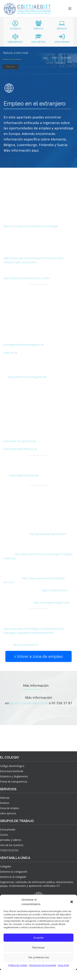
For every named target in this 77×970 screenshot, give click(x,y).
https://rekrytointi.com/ (55, 590)
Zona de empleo (9, 808)
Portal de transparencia (13, 781)
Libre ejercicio (8, 813)
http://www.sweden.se (25, 644)
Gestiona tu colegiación (13, 871)
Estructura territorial (11, 771)
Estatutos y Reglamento (14, 776)
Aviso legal (63, 965)
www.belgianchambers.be (24, 475)
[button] (71, 902)
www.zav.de (10, 352)
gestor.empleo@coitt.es (29, 703)
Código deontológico (12, 766)
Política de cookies (17, 965)
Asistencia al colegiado (13, 877)
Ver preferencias (38, 957)
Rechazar (38, 947)
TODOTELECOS (9, 850)
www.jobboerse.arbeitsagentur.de (27, 377)
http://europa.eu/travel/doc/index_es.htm (27, 278)
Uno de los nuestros (11, 845)
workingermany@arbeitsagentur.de (24, 344)
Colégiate (5, 866)
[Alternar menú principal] (70, 8)
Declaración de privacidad (42, 965)
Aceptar (38, 937)
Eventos (4, 803)
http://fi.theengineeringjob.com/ (51, 602)
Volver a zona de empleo (39, 656)
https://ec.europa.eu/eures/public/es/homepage (31, 226)
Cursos (4, 834)
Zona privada (7, 829)
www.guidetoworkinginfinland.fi (48, 534)
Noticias (4, 797)
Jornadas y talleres (10, 840)
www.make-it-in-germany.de (20, 441)
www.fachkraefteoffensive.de (20, 449)
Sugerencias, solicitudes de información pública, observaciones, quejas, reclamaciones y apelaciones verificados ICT (37, 883)
